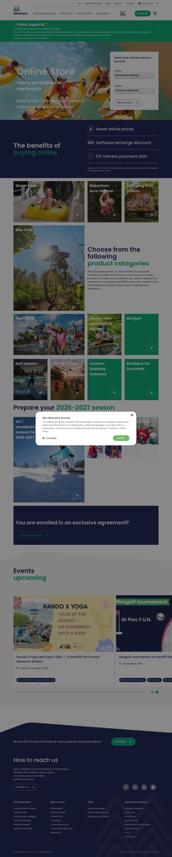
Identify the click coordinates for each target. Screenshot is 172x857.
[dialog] (86, 428)
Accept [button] (121, 438)
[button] (49, 438)
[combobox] (132, 415)
